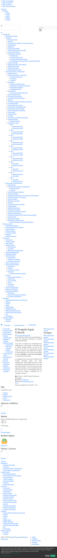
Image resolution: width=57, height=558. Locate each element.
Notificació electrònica (9, 474)
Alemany (8, 18)
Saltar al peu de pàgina (8, 6)
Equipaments (32, 325)
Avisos (5, 398)
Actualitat (3, 511)
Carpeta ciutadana (8, 481)
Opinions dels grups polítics (11, 525)
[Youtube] (25, 537)
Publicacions (6, 400)
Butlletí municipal (8, 522)
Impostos (6, 483)
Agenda (5, 394)
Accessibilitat (35, 544)
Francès (8, 20)
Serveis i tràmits (5, 472)
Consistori (6, 467)
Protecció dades (36, 540)
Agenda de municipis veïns (10, 523)
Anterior (3, 432)
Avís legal (34, 542)
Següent (8, 432)
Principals (6, 532)
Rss (4, 527)
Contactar (3, 9)
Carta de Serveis (7, 477)
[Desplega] (11, 325)
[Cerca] (40, 30)
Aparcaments (7, 332)
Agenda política (7, 396)
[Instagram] (4, 539)
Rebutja (47, 555)
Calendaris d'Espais (8, 497)
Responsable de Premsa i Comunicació (14, 513)
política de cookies (15, 552)
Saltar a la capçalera (8, 1)
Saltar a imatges (6, 4)
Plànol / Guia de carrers (9, 500)
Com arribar (6, 329)
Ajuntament (4, 463)
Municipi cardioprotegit (10, 495)
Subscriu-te (4, 445)
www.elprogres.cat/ (27, 381)
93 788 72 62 (25, 380)
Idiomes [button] (5, 11)
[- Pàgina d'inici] (10, 27)
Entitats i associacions (9, 507)
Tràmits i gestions (8, 479)
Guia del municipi (20, 325)
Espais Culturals (7, 334)
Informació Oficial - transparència (12, 468)
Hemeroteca (6, 529)
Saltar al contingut (7, 2)
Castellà (8, 14)
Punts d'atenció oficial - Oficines (12, 475)
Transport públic (8, 330)
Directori (3, 461)
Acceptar (53, 555)
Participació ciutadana (9, 509)
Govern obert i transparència (11, 470)
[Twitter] (12, 537)
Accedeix (3, 413)
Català (7, 13)
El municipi (7, 325)
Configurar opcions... (6, 555)
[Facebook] (18, 537)
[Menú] (1, 32)
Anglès (7, 16)
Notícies (5, 393)
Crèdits (34, 537)
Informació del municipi (10, 502)
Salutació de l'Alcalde (9, 465)
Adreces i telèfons (6, 530)
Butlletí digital (7, 520)
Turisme (5, 360)
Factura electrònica (8, 484)
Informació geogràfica (9, 506)
